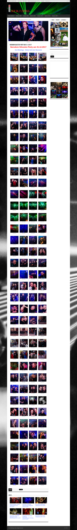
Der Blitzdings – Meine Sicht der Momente (28, 50)
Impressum (47, 1)
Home (10, 19)
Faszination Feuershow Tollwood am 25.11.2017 (40, 516)
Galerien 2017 (14, 19)
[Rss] (67, 1)
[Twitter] (69, 1)
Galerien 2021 (26, 15)
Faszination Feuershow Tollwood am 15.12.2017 (40, 505)
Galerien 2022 (32, 15)
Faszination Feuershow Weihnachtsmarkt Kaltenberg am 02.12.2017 (15, 516)
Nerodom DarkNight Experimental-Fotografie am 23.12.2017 (27, 505)
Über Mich (25, 1)
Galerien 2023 (40, 15)
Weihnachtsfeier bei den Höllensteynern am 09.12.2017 (15, 505)
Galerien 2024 (47, 15)
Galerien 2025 (54, 15)
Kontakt (42, 1)
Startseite (20, 1)
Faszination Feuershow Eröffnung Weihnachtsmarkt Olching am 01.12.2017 (27, 517)
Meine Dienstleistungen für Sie (33, 1)
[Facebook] (68, 1)
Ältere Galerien (11, 15)
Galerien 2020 (18, 15)
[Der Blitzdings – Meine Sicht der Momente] (19, 8)
